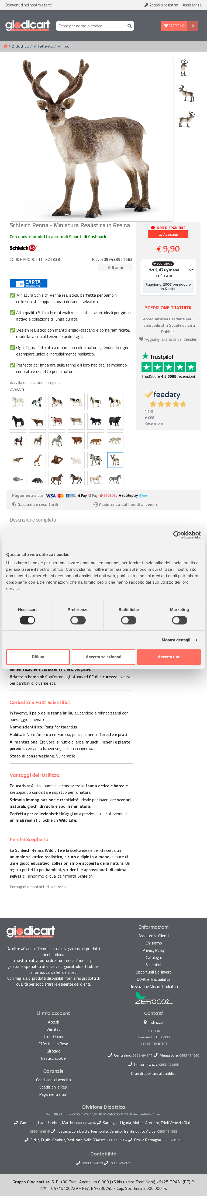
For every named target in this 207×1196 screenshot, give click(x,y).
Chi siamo (154, 943)
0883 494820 (93, 1163)
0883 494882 (167, 1131)
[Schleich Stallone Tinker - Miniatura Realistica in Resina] (115, 402)
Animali (64, 46)
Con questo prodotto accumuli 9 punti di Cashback (58, 236)
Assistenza (192, 5)
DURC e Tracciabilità (153, 979)
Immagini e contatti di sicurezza (39, 886)
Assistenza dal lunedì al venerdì (129, 504)
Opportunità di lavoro (154, 972)
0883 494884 (117, 1140)
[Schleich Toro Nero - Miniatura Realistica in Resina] (96, 421)
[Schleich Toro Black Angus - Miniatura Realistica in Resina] (115, 421)
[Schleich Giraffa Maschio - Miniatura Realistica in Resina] (37, 460)
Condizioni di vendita (53, 1080)
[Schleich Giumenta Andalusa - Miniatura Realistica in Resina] (57, 402)
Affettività (43, 46)
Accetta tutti (169, 657)
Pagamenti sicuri (53, 1094)
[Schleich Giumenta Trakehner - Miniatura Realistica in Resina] (115, 479)
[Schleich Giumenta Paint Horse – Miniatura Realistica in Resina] (96, 479)
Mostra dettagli (176, 640)
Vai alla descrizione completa (35, 382)
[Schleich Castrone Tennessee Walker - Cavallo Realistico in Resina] (18, 421)
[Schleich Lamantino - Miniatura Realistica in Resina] (18, 479)
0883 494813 (172, 1140)
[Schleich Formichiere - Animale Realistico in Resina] (37, 479)
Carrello (176, 25)
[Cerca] (128, 25)
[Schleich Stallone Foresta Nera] (18, 441)
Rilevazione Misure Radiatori (154, 986)
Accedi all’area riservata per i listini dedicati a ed (168, 325)
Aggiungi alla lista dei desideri (170, 339)
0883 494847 (143, 1055)
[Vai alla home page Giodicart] (27, 25)
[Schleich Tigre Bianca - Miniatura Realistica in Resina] (115, 441)
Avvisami (170, 234)
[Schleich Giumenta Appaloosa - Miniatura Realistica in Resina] (76, 479)
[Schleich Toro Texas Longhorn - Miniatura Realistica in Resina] (37, 421)
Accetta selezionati (103, 657)
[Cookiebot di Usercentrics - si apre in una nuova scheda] (177, 535)
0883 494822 (121, 1163)
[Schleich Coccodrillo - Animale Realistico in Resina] (18, 460)
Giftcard (53, 1051)
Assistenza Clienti (154, 936)
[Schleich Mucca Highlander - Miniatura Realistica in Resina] (76, 441)
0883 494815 (40, 1131)
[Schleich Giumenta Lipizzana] (18, 402)
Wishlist (53, 1029)
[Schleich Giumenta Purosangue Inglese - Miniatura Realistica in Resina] (57, 479)
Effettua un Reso (53, 1044)
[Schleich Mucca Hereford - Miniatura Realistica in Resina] (57, 421)
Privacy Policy (154, 950)
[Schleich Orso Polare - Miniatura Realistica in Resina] (76, 460)
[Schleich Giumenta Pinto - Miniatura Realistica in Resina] (96, 402)
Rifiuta (38, 657)
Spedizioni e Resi (53, 1087)
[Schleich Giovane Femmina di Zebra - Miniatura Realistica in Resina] (96, 460)
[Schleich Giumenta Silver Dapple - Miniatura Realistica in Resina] (37, 441)
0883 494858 (169, 1064)
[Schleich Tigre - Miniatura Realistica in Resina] (96, 441)
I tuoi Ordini (53, 1036)
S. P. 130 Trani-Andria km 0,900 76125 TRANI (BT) (154, 1037)
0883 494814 (86, 1122)
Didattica (20, 46)
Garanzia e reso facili (37, 504)
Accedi (164, 5)
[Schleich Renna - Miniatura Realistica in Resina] (115, 460)
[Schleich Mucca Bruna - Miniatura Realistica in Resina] (76, 421)
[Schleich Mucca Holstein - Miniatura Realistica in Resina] (76, 402)
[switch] (78, 620)
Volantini (153, 965)
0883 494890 (189, 1055)
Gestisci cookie (53, 1058)
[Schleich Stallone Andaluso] (37, 402)
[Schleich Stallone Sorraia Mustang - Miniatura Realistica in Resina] (57, 441)
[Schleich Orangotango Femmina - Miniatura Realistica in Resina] (57, 460)
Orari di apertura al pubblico (154, 1073)
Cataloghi (154, 957)
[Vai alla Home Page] (5, 46)
